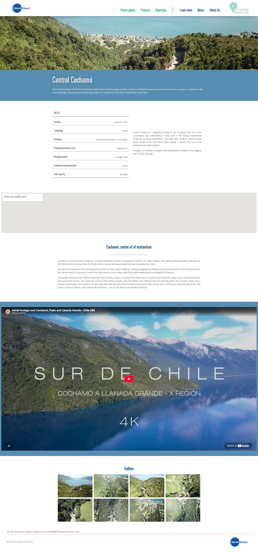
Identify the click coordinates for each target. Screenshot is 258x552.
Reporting (160, 10)
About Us (215, 10)
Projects (145, 10)
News (201, 10)
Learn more (186, 10)
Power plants (128, 10)
